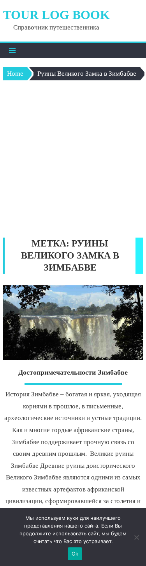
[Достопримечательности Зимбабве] (73, 322)
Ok (75, 553)
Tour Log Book (56, 15)
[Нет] (136, 537)
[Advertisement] (73, 161)
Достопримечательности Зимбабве (73, 372)
